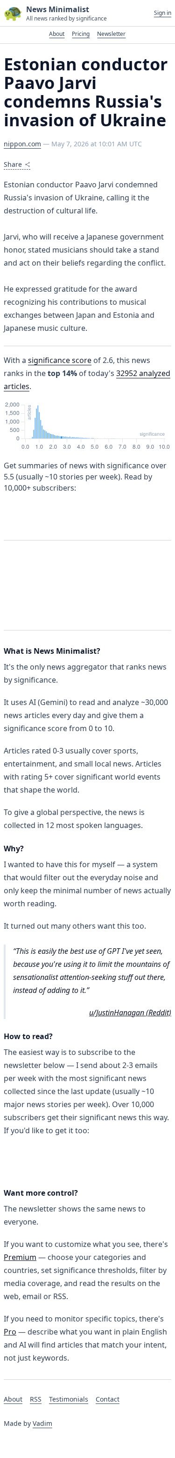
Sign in (162, 13)
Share (13, 164)
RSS (36, 1399)
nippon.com (22, 143)
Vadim (42, 1423)
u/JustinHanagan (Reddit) (130, 1012)
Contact (107, 1399)
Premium (20, 1257)
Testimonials (68, 1399)
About (56, 34)
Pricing (81, 34)
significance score (59, 360)
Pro (10, 1332)
